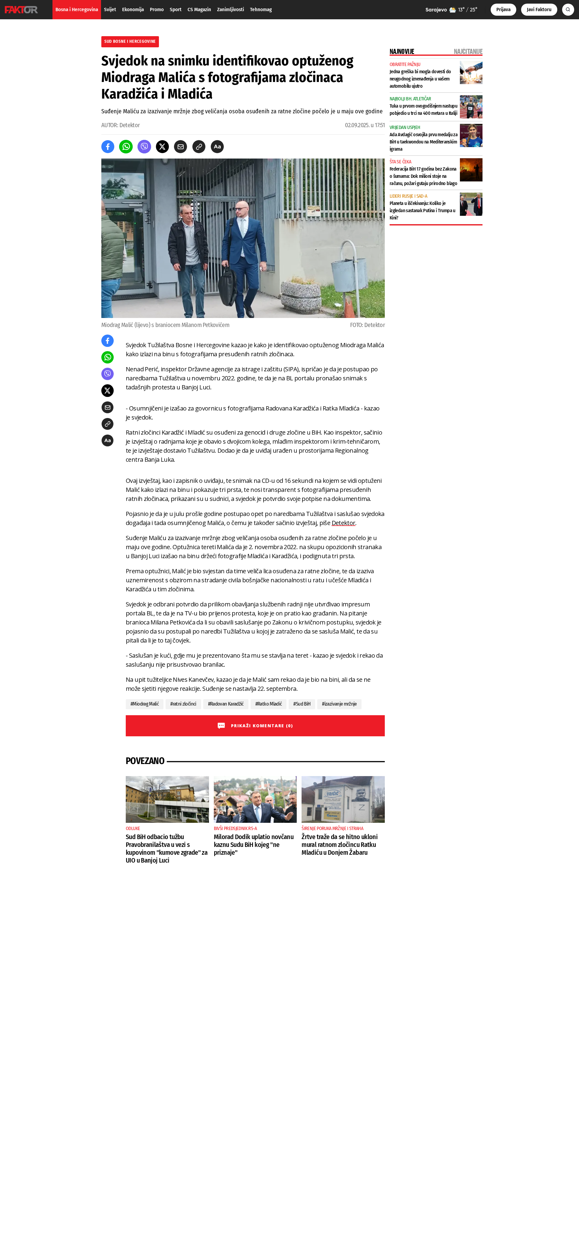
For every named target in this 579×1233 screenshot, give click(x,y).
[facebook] (107, 146)
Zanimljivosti (230, 9)
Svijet (110, 9)
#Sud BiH (301, 704)
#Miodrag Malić (145, 704)
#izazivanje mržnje (339, 704)
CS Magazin (199, 9)
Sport (176, 9)
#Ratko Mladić (268, 704)
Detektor (344, 523)
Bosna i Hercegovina (76, 9)
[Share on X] (162, 146)
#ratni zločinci (183, 704)
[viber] (144, 146)
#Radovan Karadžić (226, 704)
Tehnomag (261, 9)
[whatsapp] (126, 146)
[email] (180, 146)
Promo (157, 9)
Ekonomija (133, 9)
